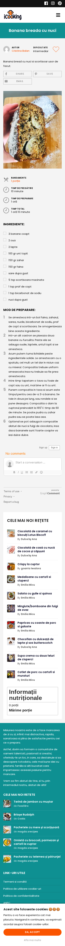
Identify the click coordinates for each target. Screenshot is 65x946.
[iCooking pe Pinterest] (58, 4)
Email (20, 81)
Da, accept (32, 932)
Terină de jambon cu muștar (33, 801)
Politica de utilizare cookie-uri (22, 889)
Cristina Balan (20, 51)
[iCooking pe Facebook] (45, 4)
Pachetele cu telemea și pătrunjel (37, 856)
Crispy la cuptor (29, 564)
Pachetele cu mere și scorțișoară (36, 827)
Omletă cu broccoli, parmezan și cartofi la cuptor (36, 842)
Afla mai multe (32, 940)
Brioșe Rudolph (24, 814)
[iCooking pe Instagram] (52, 4)
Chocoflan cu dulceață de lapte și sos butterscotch (36, 641)
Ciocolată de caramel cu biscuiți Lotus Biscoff (35, 533)
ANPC (6, 903)
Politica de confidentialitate (21, 896)
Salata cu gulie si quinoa (35, 593)
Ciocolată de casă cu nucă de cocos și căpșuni (36, 549)
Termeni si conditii (15, 881)
